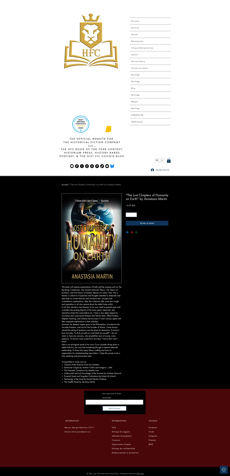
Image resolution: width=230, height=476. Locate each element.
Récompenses (137, 41)
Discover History (138, 61)
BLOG (151, 444)
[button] (169, 160)
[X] (82, 166)
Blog (133, 88)
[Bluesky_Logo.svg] (112, 166)
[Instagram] (87, 166)
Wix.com (140, 473)
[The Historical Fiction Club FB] (72, 166)
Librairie (134, 54)
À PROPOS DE (137, 115)
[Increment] (134, 215)
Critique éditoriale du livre (142, 48)
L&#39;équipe (137, 122)
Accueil (65, 184)
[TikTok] (102, 166)
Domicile (135, 21)
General (134, 34)
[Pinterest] (97, 166)
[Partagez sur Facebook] (127, 232)
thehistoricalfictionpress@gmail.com (77, 432)
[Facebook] (77, 166)
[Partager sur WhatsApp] (136, 232)
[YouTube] (107, 166)
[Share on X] (141, 232)
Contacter (116, 440)
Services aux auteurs (139, 68)
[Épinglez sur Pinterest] (131, 232)
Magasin (134, 101)
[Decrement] (127, 215)
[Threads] (92, 166)
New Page (135, 75)
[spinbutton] (131, 215)
